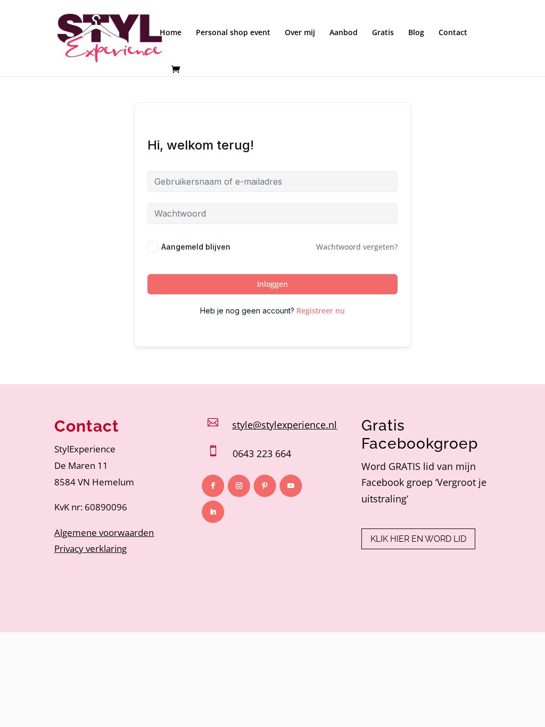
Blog (416, 33)
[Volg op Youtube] (291, 486)
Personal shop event (233, 33)
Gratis (383, 33)
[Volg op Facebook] (213, 486)
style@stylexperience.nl (284, 424)
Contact (453, 33)
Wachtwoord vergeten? (357, 247)
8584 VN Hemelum (94, 482)
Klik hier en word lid (418, 539)
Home (170, 33)
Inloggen (272, 284)
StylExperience (84, 449)
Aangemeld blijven (195, 246)
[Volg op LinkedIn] (213, 512)
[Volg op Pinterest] (265, 486)
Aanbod (343, 33)
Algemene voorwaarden (104, 532)
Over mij (300, 33)
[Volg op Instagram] (239, 486)
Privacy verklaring (90, 548)
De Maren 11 (81, 465)
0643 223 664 (262, 453)
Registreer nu (320, 310)
